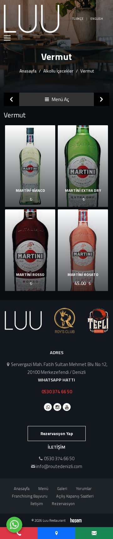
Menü (43, 488)
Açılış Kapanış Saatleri (75, 496)
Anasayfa (27, 70)
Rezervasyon (63, 503)
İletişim (36, 503)
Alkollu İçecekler (58, 70)
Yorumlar (84, 488)
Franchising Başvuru (29, 496)
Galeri (62, 488)
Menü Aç (60, 99)
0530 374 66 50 (56, 391)
